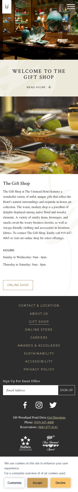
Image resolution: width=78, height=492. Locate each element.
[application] (39, 474)
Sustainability (39, 353)
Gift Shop (39, 321)
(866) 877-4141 (48, 427)
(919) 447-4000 (44, 422)
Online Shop (18, 285)
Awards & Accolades (39, 345)
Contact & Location (39, 305)
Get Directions (56, 417)
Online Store (39, 329)
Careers (39, 337)
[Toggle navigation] (71, 6)
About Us (39, 314)
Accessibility (39, 361)
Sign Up (66, 390)
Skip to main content (12, 2)
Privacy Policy (39, 369)
